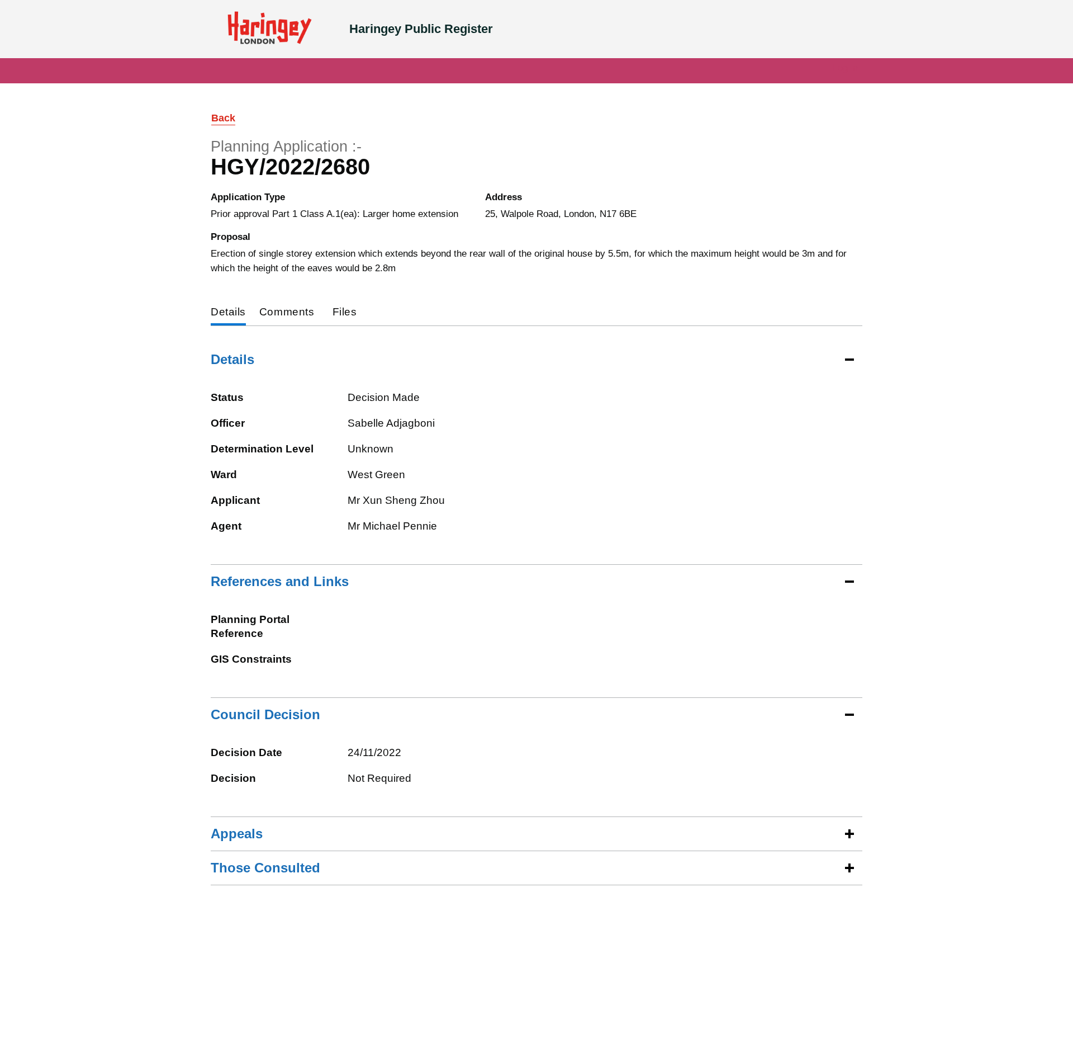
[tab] (228, 312)
